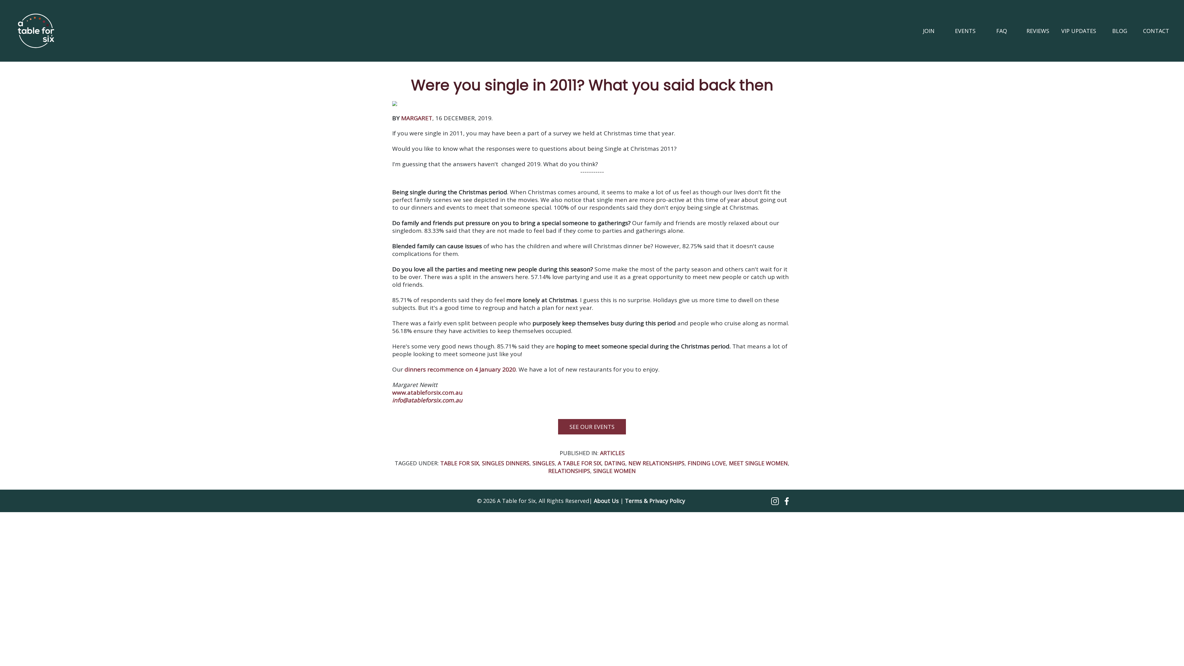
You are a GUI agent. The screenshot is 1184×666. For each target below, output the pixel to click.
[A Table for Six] (36, 31)
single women (614, 471)
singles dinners (505, 463)
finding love (707, 463)
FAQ (1001, 31)
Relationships (569, 471)
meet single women (758, 463)
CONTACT (1156, 31)
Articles (612, 453)
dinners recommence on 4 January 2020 (460, 369)
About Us (606, 500)
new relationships (656, 463)
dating (614, 463)
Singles (543, 463)
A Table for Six (579, 463)
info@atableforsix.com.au (427, 400)
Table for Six (459, 463)
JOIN (929, 31)
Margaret (416, 118)
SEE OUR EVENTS (592, 426)
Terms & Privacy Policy (655, 500)
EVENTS (965, 31)
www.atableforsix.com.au (427, 392)
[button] (775, 501)
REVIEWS (1037, 31)
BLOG (1119, 31)
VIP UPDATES (1078, 31)
